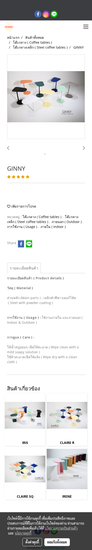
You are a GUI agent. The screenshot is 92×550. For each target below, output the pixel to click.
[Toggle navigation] (86, 27)
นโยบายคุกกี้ (23, 533)
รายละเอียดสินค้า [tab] (24, 268)
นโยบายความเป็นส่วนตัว (61, 528)
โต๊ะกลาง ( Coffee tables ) (42, 217)
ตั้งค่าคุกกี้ (32, 542)
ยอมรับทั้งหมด (57, 542)
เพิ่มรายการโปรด (23, 206)
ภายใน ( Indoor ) (53, 226)
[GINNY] (46, 97)
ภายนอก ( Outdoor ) (67, 221)
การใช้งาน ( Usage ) (22, 226)
